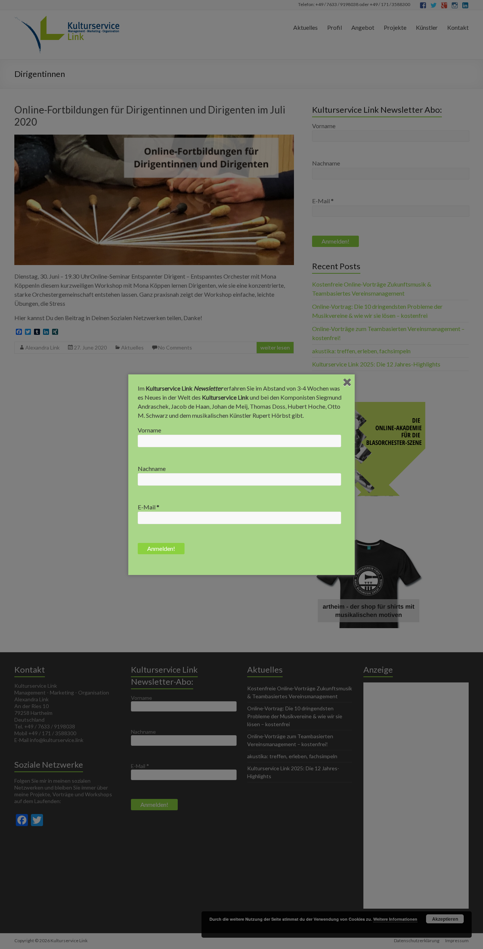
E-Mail (148, 507)
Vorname (149, 430)
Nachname (152, 468)
